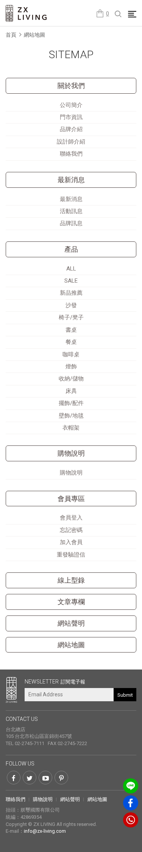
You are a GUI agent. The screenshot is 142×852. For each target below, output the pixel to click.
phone (130, 819)
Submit (125, 695)
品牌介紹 (71, 129)
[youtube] (45, 777)
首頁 (11, 35)
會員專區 (71, 499)
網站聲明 (71, 623)
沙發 (71, 305)
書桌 (71, 329)
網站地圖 (34, 35)
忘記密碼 (71, 530)
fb (130, 802)
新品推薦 (71, 292)
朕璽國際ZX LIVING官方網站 (26, 13)
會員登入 (71, 517)
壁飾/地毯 (71, 415)
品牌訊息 (71, 223)
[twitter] (29, 777)
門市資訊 (71, 117)
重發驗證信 (71, 554)
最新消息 (71, 180)
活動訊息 (71, 211)
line (130, 785)
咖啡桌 (71, 354)
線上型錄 (71, 580)
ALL (71, 268)
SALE (71, 280)
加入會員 (71, 542)
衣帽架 (71, 427)
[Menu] (132, 14)
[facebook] (13, 777)
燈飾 (71, 366)
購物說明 (71, 472)
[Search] (118, 14)
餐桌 (71, 342)
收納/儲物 (71, 378)
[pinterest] (61, 777)
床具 (71, 391)
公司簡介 (71, 105)
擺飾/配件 (71, 403)
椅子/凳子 (71, 317)
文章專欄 (71, 602)
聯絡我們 (71, 153)
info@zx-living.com (45, 831)
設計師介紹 (71, 141)
